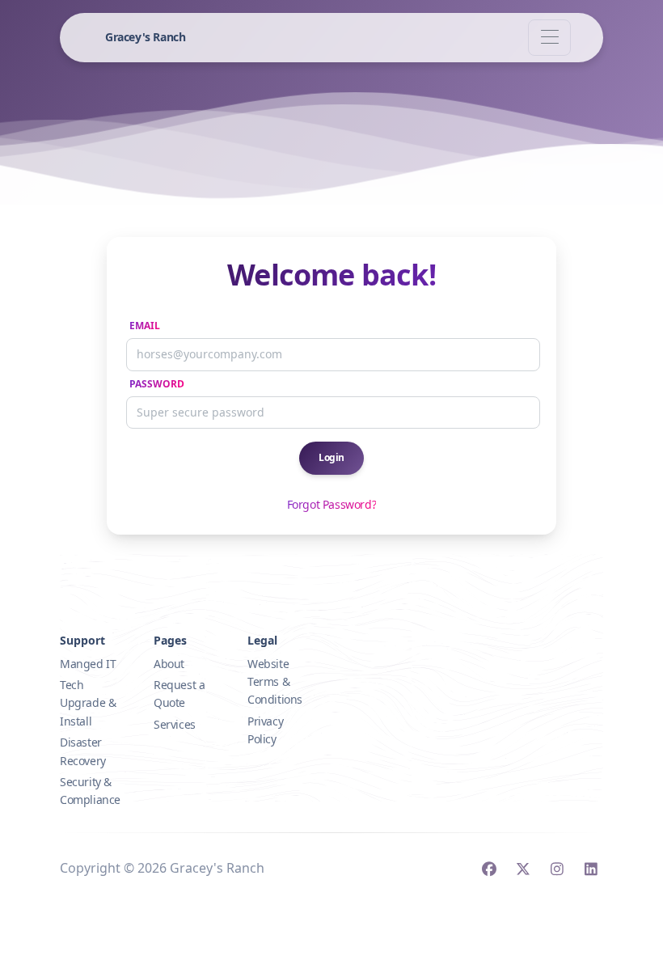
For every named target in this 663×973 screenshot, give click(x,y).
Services (175, 724)
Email (144, 325)
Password (156, 384)
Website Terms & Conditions (274, 682)
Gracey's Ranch (145, 36)
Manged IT (88, 663)
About (169, 663)
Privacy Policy (265, 730)
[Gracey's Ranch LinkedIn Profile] (590, 871)
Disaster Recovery (83, 751)
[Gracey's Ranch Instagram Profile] (556, 871)
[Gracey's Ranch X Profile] (522, 871)
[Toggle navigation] (549, 37)
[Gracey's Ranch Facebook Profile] (488, 871)
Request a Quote (179, 693)
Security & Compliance (90, 790)
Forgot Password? (332, 504)
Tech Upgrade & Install (88, 703)
